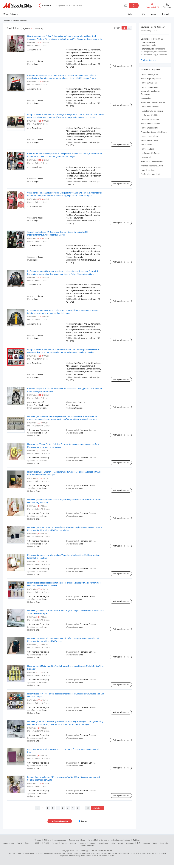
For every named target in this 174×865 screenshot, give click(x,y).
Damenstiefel (146, 157)
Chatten (83, 821)
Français (55, 843)
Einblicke (136, 840)
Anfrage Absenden (121, 66)
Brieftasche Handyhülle (150, 174)
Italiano (92, 843)
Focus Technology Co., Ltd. (84, 851)
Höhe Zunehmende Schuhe (152, 161)
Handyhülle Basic (148, 170)
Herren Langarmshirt (150, 87)
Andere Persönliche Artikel (152, 165)
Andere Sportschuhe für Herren (154, 132)
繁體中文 (38, 843)
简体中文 (28, 843)
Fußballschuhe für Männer (152, 111)
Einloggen (167, 7)
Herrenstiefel (146, 144)
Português (82, 843)
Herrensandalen (147, 149)
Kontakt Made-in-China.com (98, 840)
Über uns (38, 840)
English (19, 843)
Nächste (97, 808)
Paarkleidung (146, 98)
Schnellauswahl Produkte (120, 840)
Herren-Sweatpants (149, 82)
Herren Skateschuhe (149, 140)
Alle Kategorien (12, 14)
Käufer (130, 14)
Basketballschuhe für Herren (153, 102)
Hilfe (143, 14)
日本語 (46, 843)
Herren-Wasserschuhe (150, 127)
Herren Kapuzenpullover (151, 78)
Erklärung (47, 840)
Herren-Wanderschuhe (150, 123)
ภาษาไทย (146, 843)
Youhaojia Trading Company (153, 27)
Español (64, 843)
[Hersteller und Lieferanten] (17, 5)
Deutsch (73, 843)
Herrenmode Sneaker (150, 106)
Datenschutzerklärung (77, 840)
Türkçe (155, 843)
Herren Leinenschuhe (150, 136)
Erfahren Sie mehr (149, 60)
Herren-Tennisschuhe (150, 119)
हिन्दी (138, 843)
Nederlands (130, 843)
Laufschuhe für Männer (151, 115)
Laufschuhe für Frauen (150, 153)
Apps (153, 14)
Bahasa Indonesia (87, 845)
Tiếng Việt (164, 843)
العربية (120, 843)
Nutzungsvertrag (60, 840)
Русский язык (102, 843)
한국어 (113, 843)
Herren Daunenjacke (149, 74)
